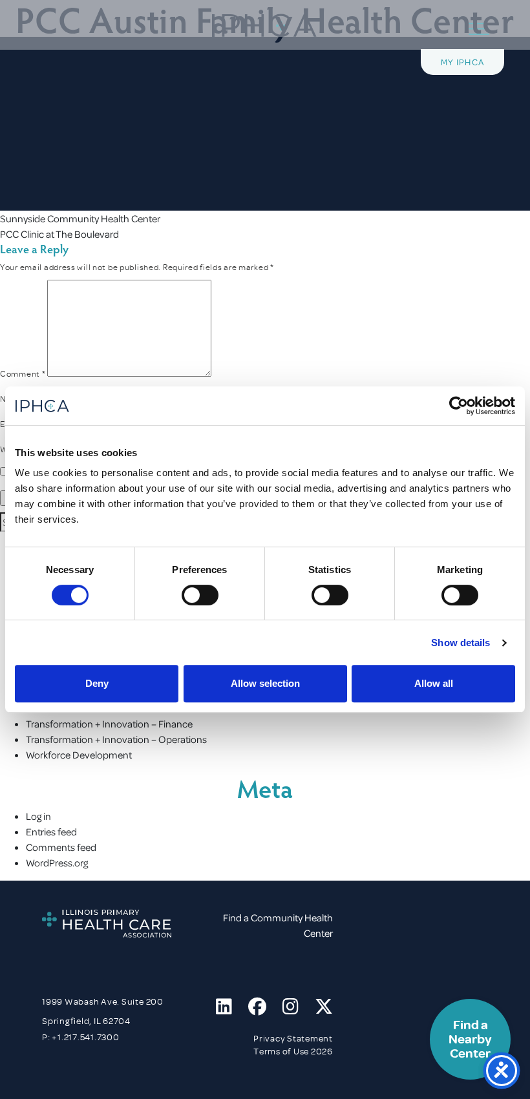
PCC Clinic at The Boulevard (59, 233)
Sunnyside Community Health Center (80, 218)
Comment (22, 374)
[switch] (200, 595)
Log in (38, 816)
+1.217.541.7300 (85, 1037)
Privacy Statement (293, 1038)
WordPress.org (57, 862)
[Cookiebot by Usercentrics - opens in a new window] (458, 405)
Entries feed (51, 831)
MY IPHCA (462, 61)
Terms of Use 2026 (293, 1051)
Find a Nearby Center (470, 1039)
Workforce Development (79, 754)
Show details (460, 642)
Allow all (433, 683)
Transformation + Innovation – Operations (116, 739)
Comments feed (61, 847)
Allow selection (265, 683)
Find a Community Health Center (278, 925)
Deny (97, 683)
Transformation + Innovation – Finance (109, 723)
